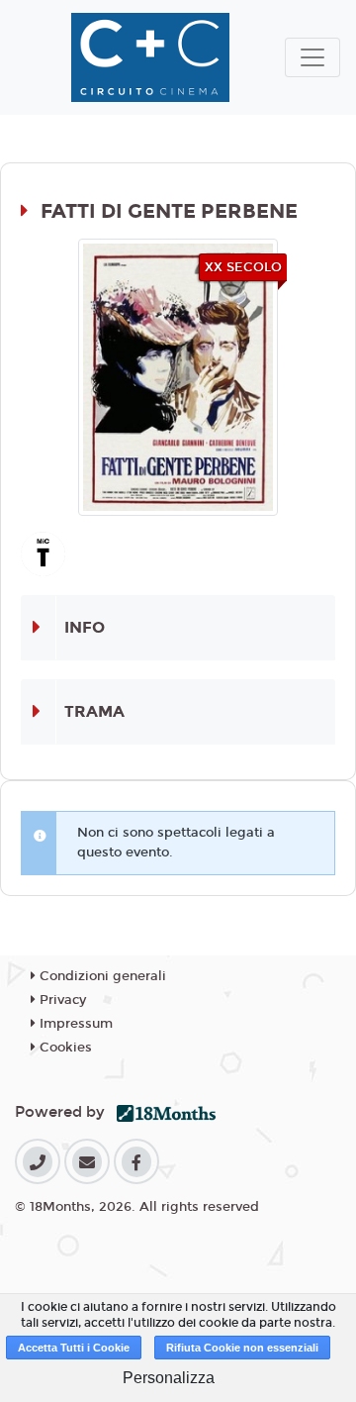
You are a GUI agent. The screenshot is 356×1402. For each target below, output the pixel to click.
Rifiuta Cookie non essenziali (242, 1347)
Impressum (74, 1024)
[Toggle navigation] (312, 57)
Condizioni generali (101, 976)
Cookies (64, 1047)
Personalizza (169, 1377)
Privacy (61, 1000)
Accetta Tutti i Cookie (74, 1347)
